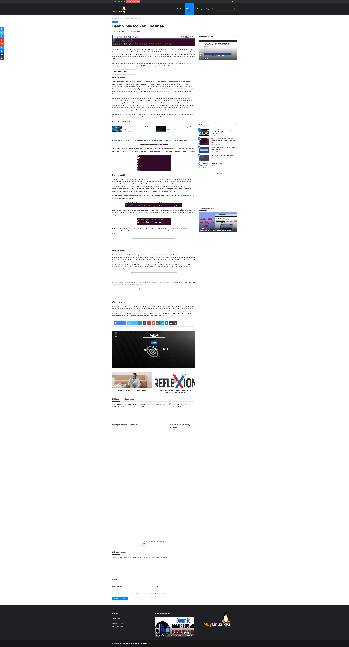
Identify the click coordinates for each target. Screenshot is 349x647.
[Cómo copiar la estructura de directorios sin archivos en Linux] (125, 412)
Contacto (116, 621)
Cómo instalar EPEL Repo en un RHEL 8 (223, 155)
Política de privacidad (119, 626)
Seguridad (210, 9)
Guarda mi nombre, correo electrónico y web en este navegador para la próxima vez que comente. (142, 593)
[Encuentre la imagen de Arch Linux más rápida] (154, 471)
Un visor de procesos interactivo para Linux (180, 127)
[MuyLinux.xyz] (119, 9)
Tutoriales (190, 9)
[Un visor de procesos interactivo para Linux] (161, 129)
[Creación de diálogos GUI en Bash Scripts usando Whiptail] (204, 150)
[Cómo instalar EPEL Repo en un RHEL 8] (204, 158)
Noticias (180, 9)
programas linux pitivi (154, 349)
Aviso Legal (116, 618)
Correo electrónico (118, 586)
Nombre (115, 579)
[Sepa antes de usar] (204, 166)
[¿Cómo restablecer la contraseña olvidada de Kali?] (117, 129)
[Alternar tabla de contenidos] (132, 72)
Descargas (200, 9)
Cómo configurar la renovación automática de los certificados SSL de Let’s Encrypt (181, 425)
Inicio (115, 18)
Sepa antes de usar (216, 163)
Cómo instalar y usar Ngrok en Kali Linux (216, 230)
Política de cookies (118, 623)
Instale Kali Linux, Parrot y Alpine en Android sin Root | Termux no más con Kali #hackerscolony (222, 132)
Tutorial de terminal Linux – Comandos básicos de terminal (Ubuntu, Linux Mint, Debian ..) (223, 140)
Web (156, 586)
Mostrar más (218, 173)
